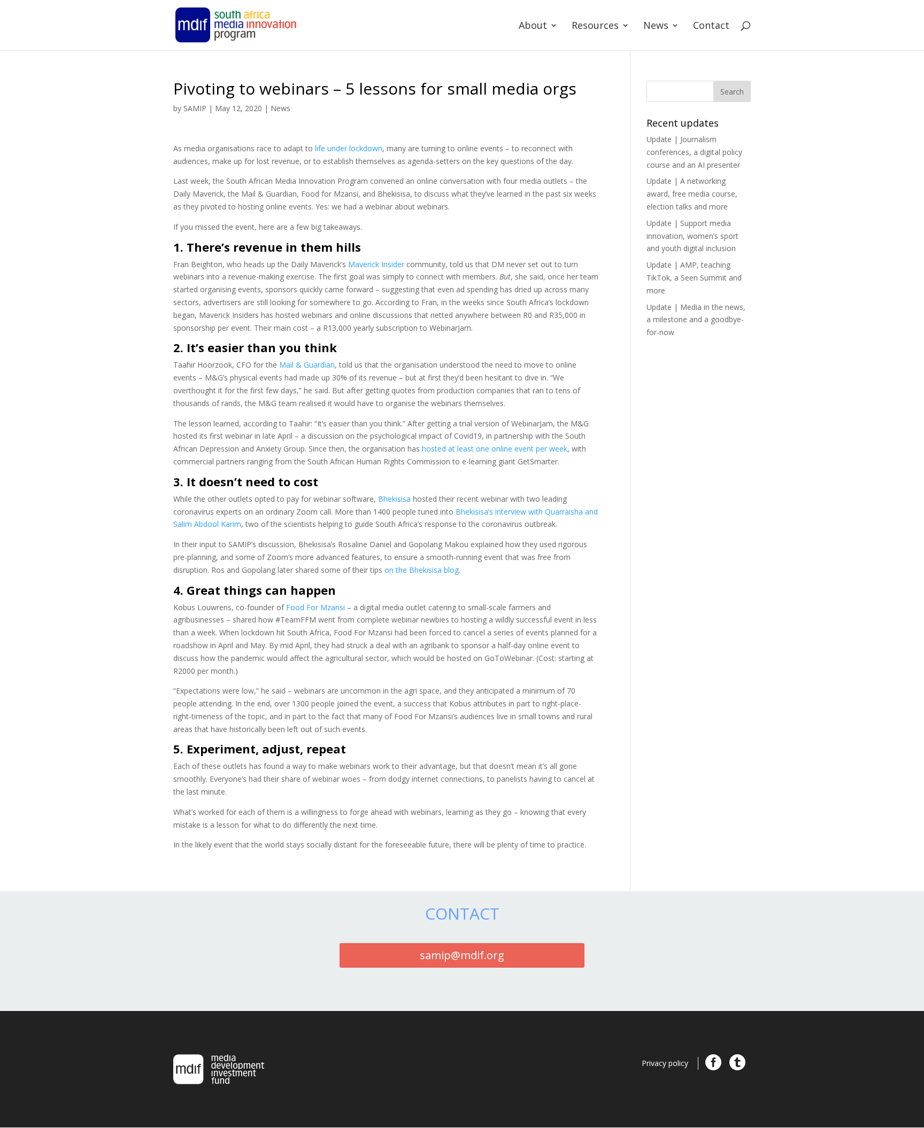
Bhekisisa (394, 499)
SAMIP (194, 108)
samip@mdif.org (462, 955)
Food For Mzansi (315, 607)
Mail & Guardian (307, 365)
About (533, 26)
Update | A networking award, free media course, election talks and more (691, 194)
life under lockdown (348, 148)
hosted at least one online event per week (494, 449)
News (655, 26)
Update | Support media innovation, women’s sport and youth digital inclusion (692, 236)
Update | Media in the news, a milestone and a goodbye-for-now (695, 320)
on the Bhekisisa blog (421, 570)
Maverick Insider (376, 264)
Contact (711, 26)
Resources (595, 26)
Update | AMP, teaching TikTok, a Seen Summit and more (694, 277)
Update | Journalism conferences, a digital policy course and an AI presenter (694, 152)
